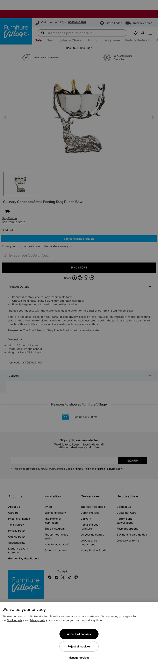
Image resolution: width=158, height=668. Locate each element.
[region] (79, 635)
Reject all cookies (78, 646)
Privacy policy (38, 620)
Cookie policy (15, 620)
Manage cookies (79, 658)
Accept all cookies (79, 634)
